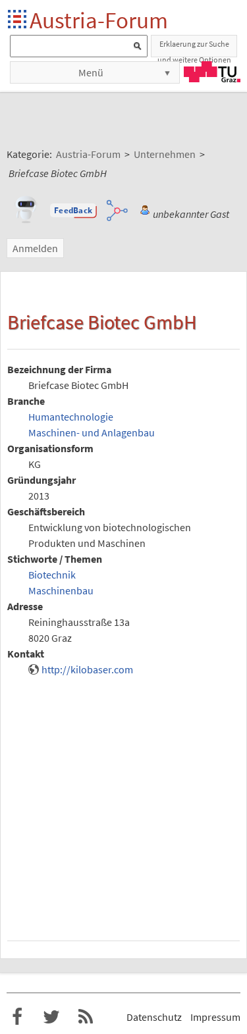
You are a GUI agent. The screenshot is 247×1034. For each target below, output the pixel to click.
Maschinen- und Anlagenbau (91, 432)
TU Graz (212, 71)
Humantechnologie (70, 416)
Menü (90, 72)
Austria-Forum (99, 20)
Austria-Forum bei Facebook (17, 1016)
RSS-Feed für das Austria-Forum (85, 1016)
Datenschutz (154, 1016)
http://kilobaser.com (87, 669)
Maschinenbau (61, 590)
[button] (73, 210)
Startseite (18, 20)
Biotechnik (52, 574)
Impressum (215, 1016)
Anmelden (35, 248)
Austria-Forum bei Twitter (51, 1016)
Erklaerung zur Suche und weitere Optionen (194, 48)
